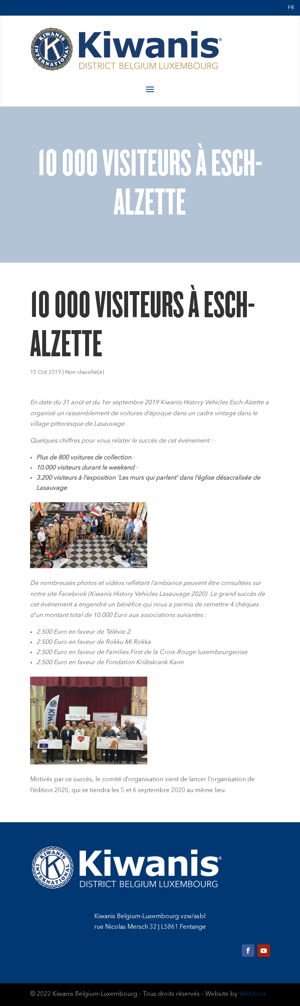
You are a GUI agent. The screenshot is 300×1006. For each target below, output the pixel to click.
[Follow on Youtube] (263, 950)
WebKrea (252, 994)
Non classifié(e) (84, 372)
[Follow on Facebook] (248, 950)
